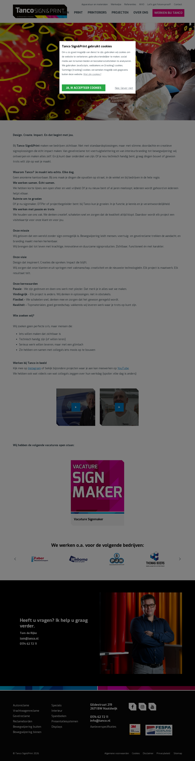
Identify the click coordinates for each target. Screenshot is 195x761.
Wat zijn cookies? (92, 74)
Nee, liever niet (124, 88)
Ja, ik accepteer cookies (83, 88)
